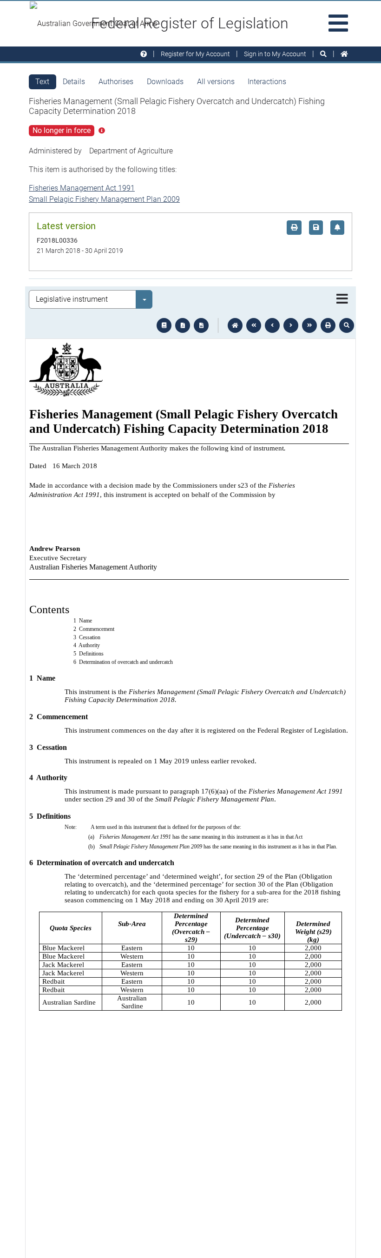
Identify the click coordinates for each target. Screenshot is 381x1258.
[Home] (344, 54)
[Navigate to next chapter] (309, 325)
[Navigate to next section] (290, 325)
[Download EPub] (164, 325)
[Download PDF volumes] (182, 325)
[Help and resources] (143, 54)
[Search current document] (346, 325)
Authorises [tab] (116, 81)
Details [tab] (74, 81)
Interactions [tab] (267, 81)
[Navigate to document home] (235, 325)
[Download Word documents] (201, 325)
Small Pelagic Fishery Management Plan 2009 (104, 199)
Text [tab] (42, 81)
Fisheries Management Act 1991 (82, 188)
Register (195, 54)
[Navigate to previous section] (272, 325)
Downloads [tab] (165, 81)
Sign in (275, 54)
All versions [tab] (216, 81)
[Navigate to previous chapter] (253, 325)
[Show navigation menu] (342, 299)
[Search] (323, 54)
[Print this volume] (328, 325)
